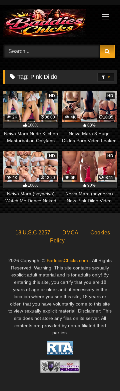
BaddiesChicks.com (67, 260)
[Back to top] (99, 371)
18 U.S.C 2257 (32, 232)
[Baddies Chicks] (49, 24)
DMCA (70, 232)
